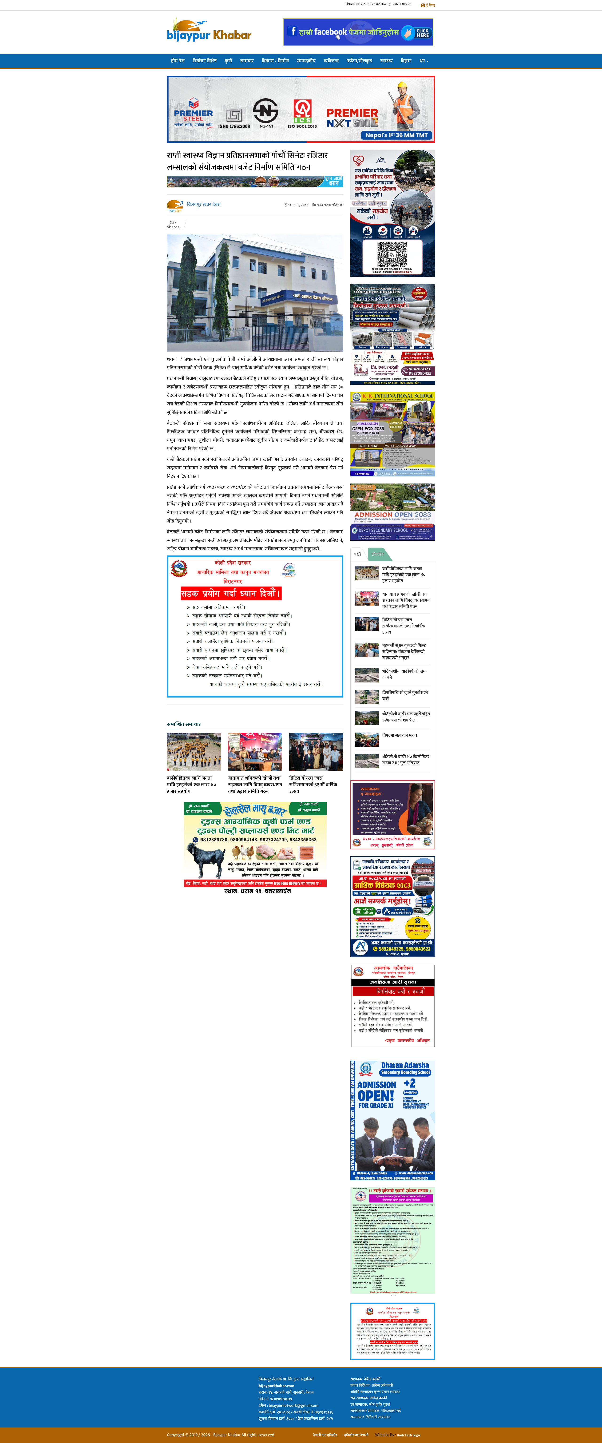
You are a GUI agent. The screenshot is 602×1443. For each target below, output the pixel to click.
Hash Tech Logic (409, 1435)
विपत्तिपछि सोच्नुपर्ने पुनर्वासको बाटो (405, 695)
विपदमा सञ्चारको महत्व (399, 735)
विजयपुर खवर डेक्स (204, 205)
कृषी (228, 61)
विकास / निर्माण (275, 61)
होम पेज (178, 61)
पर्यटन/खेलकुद (359, 61)
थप (423, 61)
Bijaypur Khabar (227, 1435)
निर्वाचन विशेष (205, 61)
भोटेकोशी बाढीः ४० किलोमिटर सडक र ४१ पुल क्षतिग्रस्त (405, 760)
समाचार (247, 61)
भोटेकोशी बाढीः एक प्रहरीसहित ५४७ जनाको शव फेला (406, 717)
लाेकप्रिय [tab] (378, 554)
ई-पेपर (430, 5)
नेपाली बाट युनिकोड (325, 1435)
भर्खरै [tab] (357, 554)
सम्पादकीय (306, 61)
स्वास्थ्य (386, 61)
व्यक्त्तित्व (331, 61)
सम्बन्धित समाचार (184, 725)
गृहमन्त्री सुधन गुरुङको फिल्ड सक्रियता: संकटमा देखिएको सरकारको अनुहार (404, 652)
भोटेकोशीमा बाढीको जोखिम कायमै (403, 674)
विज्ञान (406, 61)
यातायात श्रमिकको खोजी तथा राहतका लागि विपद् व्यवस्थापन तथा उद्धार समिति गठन (255, 785)
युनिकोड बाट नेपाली (356, 1435)
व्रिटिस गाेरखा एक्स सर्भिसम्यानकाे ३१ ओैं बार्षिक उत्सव (313, 785)
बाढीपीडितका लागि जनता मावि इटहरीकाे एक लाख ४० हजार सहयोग (191, 785)
